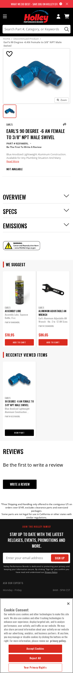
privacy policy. (58, 641)
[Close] (68, 603)
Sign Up (60, 558)
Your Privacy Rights (35, 667)
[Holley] (36, 16)
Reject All (35, 658)
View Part (19, 432)
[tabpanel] (19, 309)
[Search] (66, 29)
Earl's (9, 124)
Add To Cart (19, 342)
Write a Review (20, 484)
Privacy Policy (51, 572)
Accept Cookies (35, 648)
